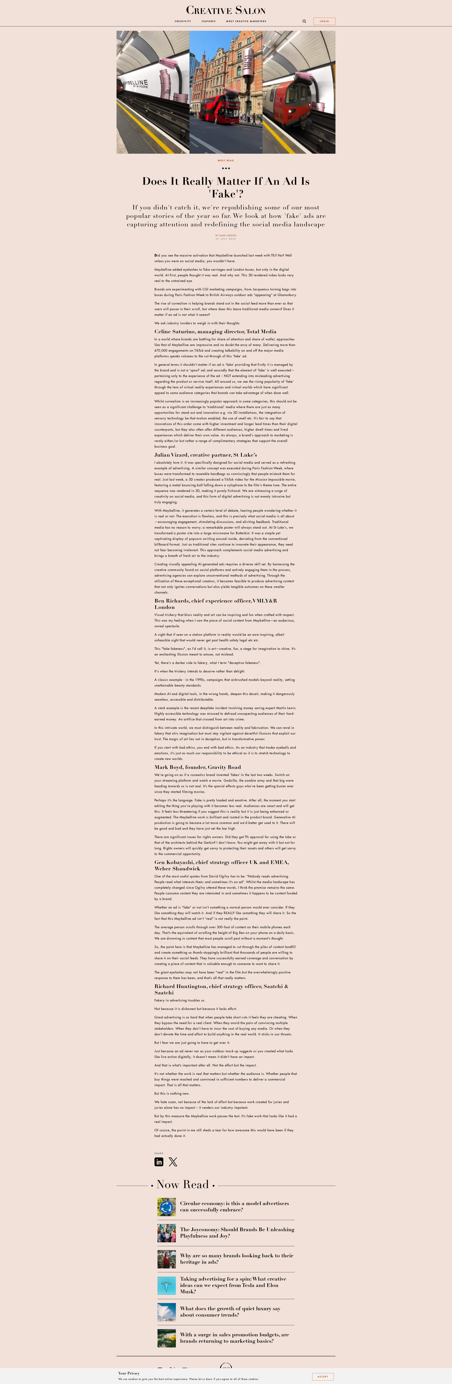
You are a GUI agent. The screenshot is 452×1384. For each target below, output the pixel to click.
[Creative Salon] (226, 10)
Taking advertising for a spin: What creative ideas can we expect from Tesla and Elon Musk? (233, 1286)
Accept (323, 1377)
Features (209, 21)
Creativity (183, 21)
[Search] (304, 21)
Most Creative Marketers (246, 21)
